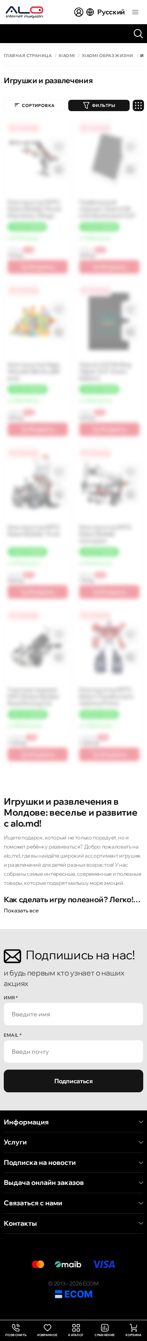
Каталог (76, 1335)
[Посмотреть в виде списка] (138, 105)
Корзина (133, 1335)
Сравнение (105, 1335)
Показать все (21, 910)
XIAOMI (66, 56)
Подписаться (73, 1081)
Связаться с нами (33, 1203)
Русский (111, 12)
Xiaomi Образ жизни (107, 56)
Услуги (15, 1142)
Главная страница (28, 56)
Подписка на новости (40, 1162)
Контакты (20, 1223)
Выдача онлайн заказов (44, 1182)
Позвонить (16, 1330)
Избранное (47, 1335)
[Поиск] (138, 33)
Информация (26, 1122)
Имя (11, 997)
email (13, 1035)
